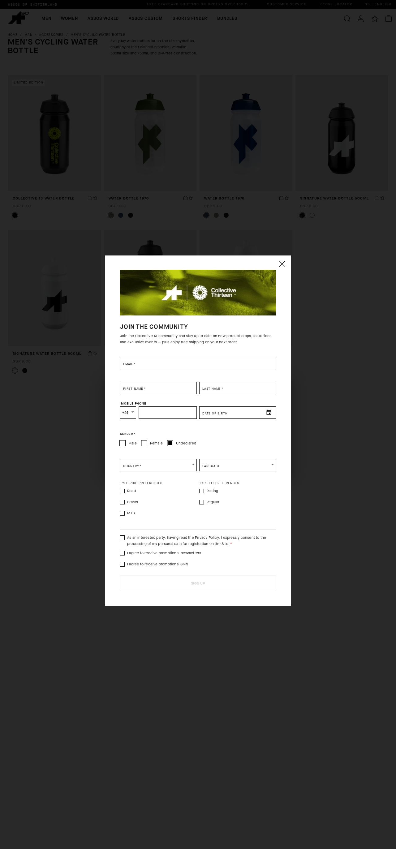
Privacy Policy (207, 537)
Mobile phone (133, 403)
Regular (212, 502)
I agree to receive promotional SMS (157, 564)
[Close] (282, 264)
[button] (158, 465)
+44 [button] (125, 412)
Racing (212, 490)
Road (131, 490)
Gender (127, 433)
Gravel (132, 502)
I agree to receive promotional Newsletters (164, 553)
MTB (131, 513)
